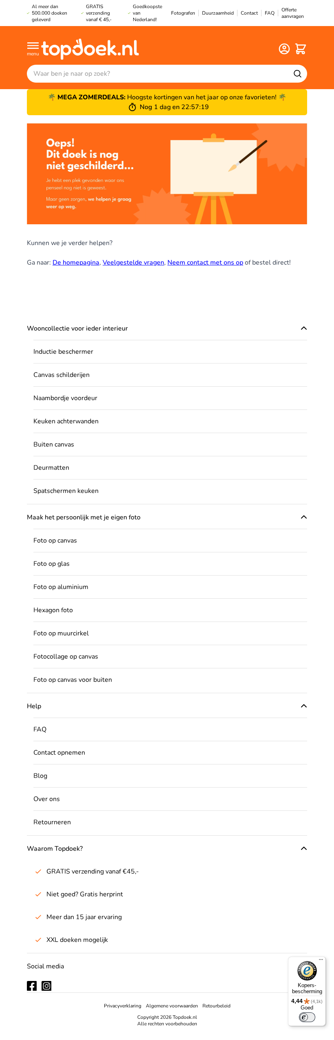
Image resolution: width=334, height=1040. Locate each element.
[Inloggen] (284, 48)
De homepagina (76, 262)
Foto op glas (51, 563)
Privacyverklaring (122, 1006)
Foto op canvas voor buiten (72, 679)
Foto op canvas (55, 540)
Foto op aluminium (60, 586)
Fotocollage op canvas (65, 656)
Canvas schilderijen (61, 374)
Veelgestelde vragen (133, 262)
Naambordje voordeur (65, 398)
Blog (40, 775)
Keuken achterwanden (66, 421)
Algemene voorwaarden (172, 1006)
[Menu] (321, 961)
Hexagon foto (53, 610)
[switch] (307, 1017)
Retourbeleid (216, 1006)
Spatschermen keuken (66, 490)
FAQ (39, 729)
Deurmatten (51, 467)
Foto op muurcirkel (61, 633)
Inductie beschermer (63, 351)
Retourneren (52, 822)
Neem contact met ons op (205, 262)
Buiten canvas (53, 444)
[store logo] (90, 49)
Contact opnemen (59, 752)
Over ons (46, 799)
